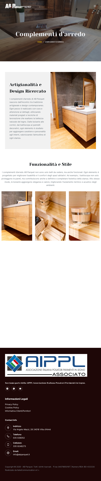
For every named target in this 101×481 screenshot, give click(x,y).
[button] (51, 294)
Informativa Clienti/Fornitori (18, 411)
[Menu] (95, 6)
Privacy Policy (11, 404)
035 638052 (19, 438)
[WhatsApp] (14, 388)
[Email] (20, 388)
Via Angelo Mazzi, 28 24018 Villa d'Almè (32, 429)
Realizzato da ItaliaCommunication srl (21, 470)
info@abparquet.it (21, 454)
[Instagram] (7, 388)
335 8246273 (19, 446)
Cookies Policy (12, 407)
